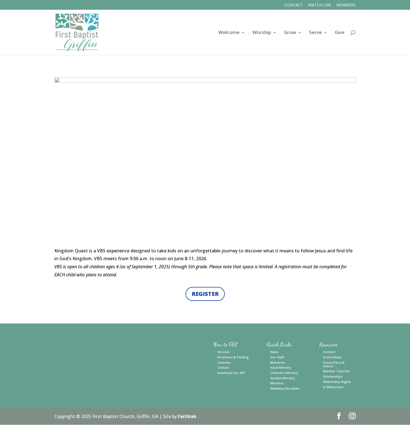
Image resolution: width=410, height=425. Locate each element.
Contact (293, 5)
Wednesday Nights (337, 382)
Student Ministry (282, 378)
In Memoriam (333, 387)
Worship (261, 32)
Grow (290, 32)
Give (339, 32)
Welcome (229, 32)
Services (223, 352)
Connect (329, 352)
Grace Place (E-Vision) (334, 364)
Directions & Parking (233, 357)
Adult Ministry (280, 367)
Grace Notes (332, 357)
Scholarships (333, 376)
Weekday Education (285, 388)
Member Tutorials (336, 371)
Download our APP (231, 373)
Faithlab (187, 416)
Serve (315, 32)
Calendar (224, 362)
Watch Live (319, 5)
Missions (277, 383)
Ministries (277, 362)
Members (346, 5)
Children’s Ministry (284, 373)
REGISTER (205, 294)
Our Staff (277, 357)
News (274, 352)
